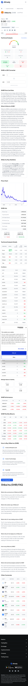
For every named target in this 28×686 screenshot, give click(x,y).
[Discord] (12, 30)
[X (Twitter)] (7, 30)
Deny (14, 357)
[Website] (5, 30)
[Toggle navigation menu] (25, 2)
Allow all (14, 353)
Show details (21, 348)
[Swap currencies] (14, 78)
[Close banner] (26, 327)
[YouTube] (15, 671)
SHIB (3, 75)
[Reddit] (10, 30)
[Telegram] (15, 30)
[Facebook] (9, 671)
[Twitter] (12, 671)
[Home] (1, 8)
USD (3, 82)
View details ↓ (24, 37)
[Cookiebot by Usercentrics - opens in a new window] (17, 327)
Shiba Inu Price (20, 8)
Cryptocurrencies (9, 8)
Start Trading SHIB (6, 480)
